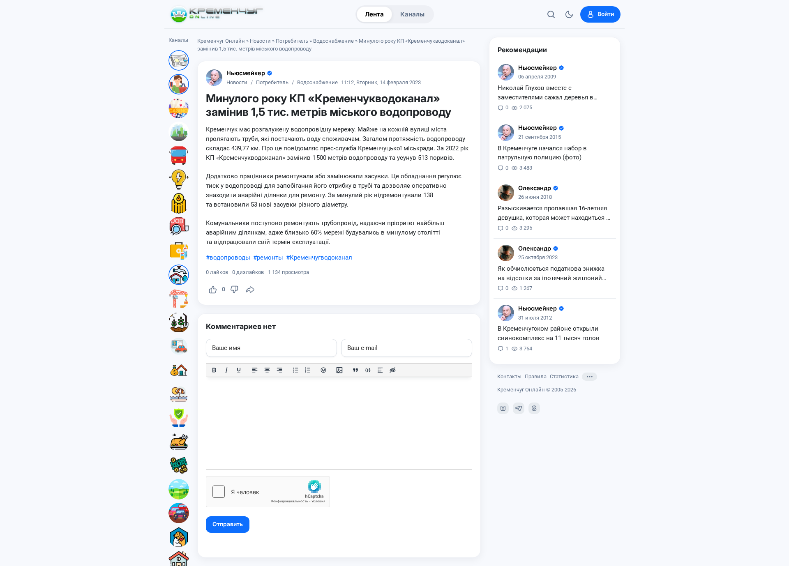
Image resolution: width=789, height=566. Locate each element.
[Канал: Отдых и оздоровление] (178, 394)
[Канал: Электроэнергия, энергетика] (178, 179)
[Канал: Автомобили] (178, 513)
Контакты (509, 376)
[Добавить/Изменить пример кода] (368, 370)
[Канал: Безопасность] (178, 417)
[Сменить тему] (569, 14)
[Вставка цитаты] (355, 370)
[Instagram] (503, 408)
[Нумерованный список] (308, 370)
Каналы (412, 14)
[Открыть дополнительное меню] (589, 377)
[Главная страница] (216, 14)
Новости (260, 41)
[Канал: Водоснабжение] (178, 275)
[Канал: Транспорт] (178, 155)
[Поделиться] (250, 290)
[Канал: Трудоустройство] (178, 227)
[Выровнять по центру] (267, 370)
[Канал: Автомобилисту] (178, 346)
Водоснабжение (333, 41)
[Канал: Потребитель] (178, 84)
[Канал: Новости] (178, 60)
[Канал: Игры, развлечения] (178, 108)
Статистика (564, 376)
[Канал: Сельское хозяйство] (178, 322)
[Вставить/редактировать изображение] (339, 370)
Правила (536, 376)
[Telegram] (518, 408)
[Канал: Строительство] (178, 298)
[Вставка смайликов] (324, 370)
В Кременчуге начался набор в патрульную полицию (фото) (542, 153)
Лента (374, 14)
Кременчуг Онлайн (221, 41)
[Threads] (534, 408)
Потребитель (292, 41)
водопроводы (230, 257)
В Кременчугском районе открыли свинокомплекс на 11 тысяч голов (549, 333)
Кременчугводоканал (321, 257)
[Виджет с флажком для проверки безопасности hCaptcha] (268, 491)
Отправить (227, 524)
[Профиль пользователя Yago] (506, 192)
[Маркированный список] (295, 370)
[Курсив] (226, 370)
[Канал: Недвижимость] (178, 370)
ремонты (270, 257)
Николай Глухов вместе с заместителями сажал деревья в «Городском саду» (545, 93)
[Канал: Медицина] (178, 251)
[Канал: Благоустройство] (178, 132)
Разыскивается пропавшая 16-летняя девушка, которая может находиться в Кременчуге (554, 214)
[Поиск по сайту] (551, 14)
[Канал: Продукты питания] (178, 441)
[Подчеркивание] (239, 370)
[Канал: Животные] (178, 537)
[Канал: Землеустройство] (178, 489)
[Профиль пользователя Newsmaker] (214, 77)
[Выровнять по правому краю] (279, 370)
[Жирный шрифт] (214, 370)
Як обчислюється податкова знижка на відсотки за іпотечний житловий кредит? (551, 274)
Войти (606, 14)
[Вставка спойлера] (380, 370)
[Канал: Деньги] (178, 465)
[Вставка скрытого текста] (392, 370)
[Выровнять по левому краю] (255, 370)
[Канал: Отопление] (178, 203)
